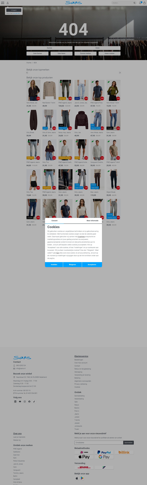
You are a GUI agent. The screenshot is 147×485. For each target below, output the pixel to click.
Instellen (54, 265)
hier (57, 253)
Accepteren (92, 265)
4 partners (81, 237)
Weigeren (72, 265)
